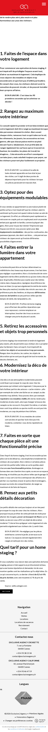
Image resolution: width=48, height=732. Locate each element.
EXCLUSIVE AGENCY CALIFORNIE (24, 660)
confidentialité (39, 727)
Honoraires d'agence (25, 717)
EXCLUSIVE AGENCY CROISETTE (24, 642)
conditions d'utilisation (17, 729)
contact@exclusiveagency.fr (24, 656)
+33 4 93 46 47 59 (24, 671)
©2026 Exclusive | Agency (16, 713)
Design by (42, 721)
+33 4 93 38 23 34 (24, 653)
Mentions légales (36, 713)
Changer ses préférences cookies (19, 720)
